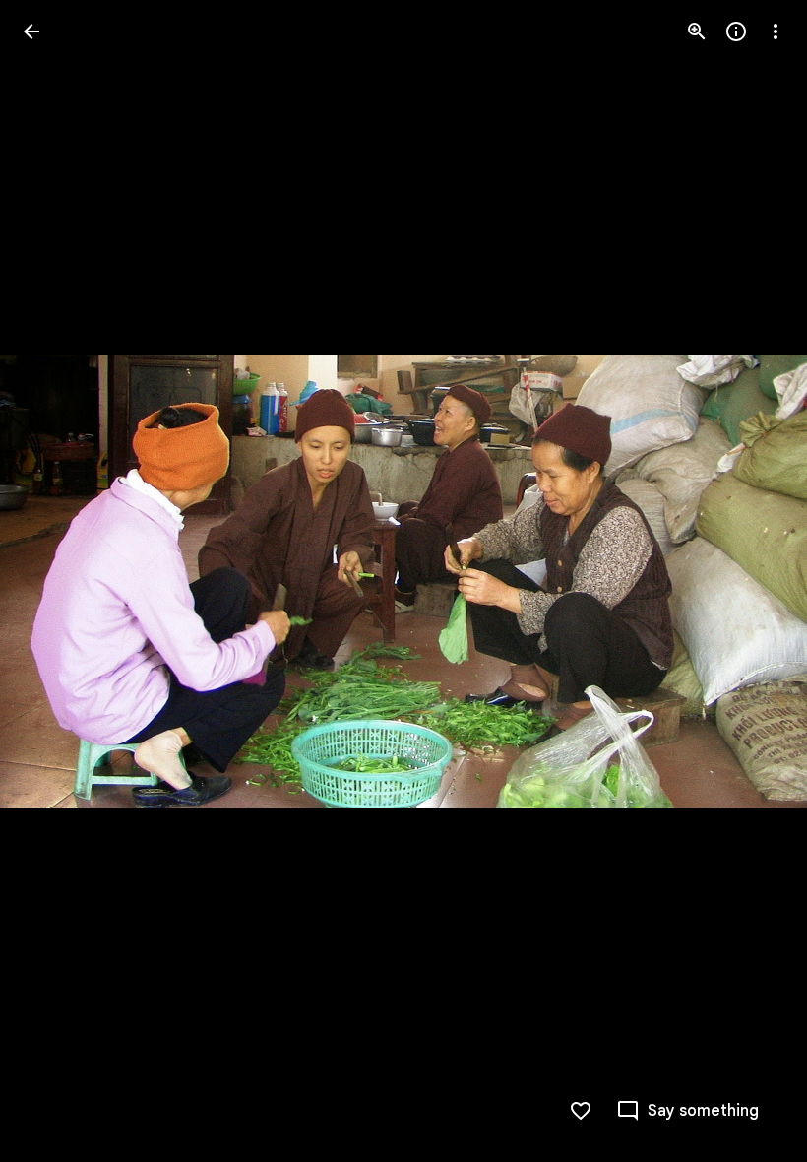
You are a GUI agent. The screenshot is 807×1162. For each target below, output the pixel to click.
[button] (55, 581)
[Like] (580, 1111)
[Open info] (736, 31)
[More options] (775, 31)
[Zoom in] (696, 31)
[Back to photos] (31, 31)
